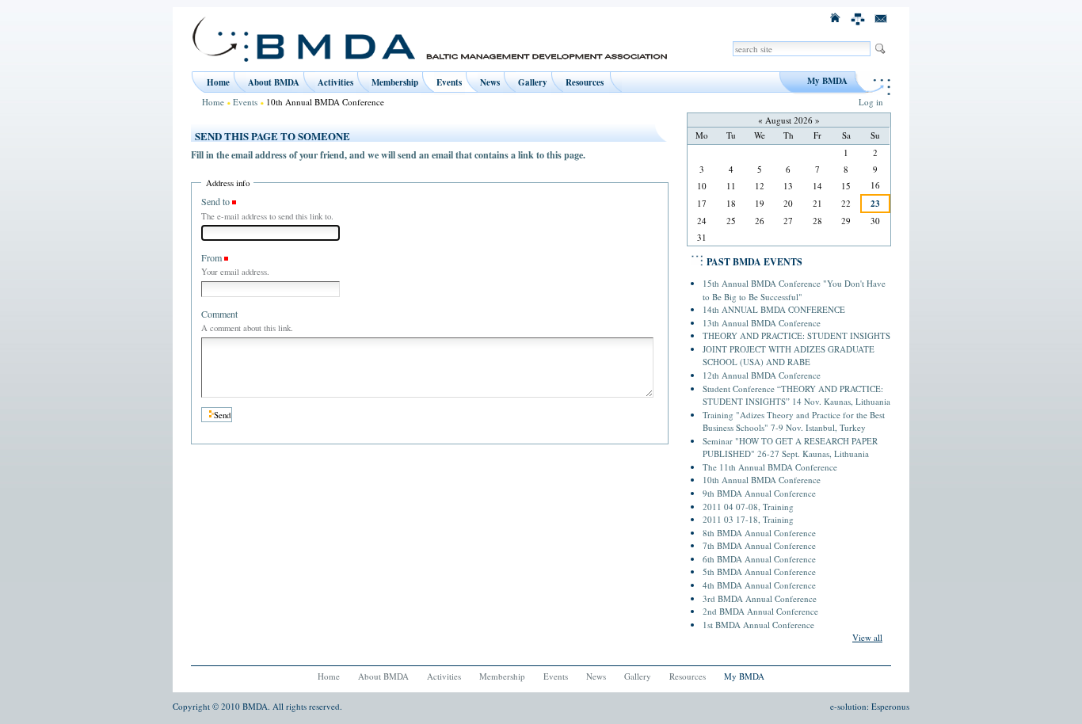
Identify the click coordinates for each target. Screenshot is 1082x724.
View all (867, 637)
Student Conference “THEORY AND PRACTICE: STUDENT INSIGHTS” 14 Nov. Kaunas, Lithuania (796, 395)
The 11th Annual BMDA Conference (770, 467)
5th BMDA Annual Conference (759, 571)
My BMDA (827, 80)
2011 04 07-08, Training (748, 507)
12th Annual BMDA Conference (762, 375)
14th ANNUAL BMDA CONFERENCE (774, 309)
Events (449, 82)
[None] (859, 17)
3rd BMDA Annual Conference (760, 598)
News (490, 82)
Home (218, 82)
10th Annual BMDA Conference (762, 480)
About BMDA (273, 82)
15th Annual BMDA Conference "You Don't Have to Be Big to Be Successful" (794, 290)
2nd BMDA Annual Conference (760, 611)
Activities (335, 82)
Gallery (532, 82)
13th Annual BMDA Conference (762, 323)
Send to (215, 201)
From (211, 257)
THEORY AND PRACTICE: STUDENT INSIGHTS (796, 335)
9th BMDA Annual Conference (759, 493)
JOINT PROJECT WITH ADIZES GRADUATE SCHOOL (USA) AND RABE (788, 355)
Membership (394, 82)
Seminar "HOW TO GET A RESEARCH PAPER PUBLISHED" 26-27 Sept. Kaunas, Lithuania (790, 447)
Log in (871, 102)
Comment (219, 313)
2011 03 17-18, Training (748, 519)
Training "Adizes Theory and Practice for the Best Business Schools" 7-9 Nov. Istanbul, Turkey (794, 421)
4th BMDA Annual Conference (759, 585)
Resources (585, 82)
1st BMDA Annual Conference (758, 625)
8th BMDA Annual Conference (759, 533)
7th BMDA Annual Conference (759, 545)
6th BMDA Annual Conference (759, 559)
